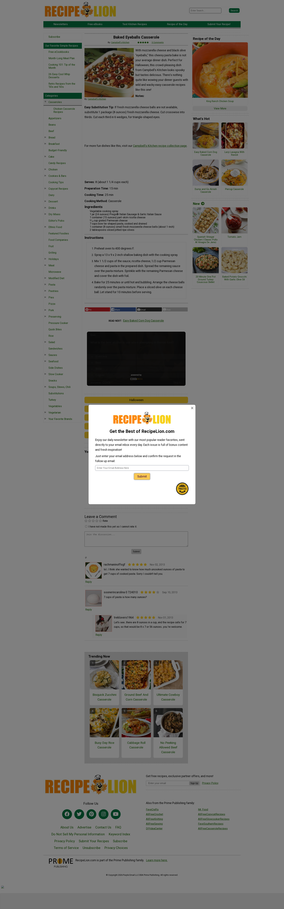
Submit (142, 476)
